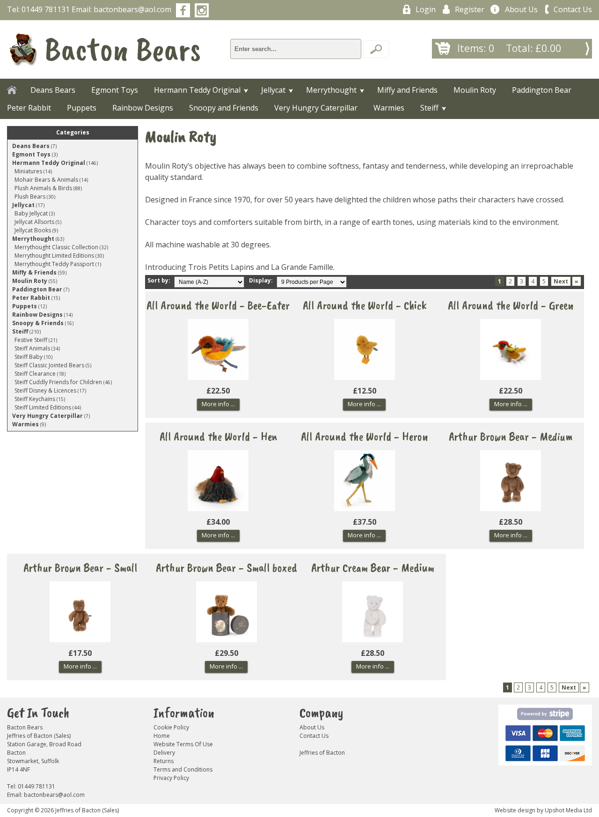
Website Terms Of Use (183, 744)
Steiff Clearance (35, 374)
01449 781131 (46, 9)
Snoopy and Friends (223, 108)
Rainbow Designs (142, 108)
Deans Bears (52, 90)
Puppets (81, 108)
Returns (163, 761)
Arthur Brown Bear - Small (80, 564)
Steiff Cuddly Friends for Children (58, 382)
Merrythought (331, 90)
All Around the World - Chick (364, 301)
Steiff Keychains (35, 399)
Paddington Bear (541, 90)
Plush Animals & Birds (43, 188)
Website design (515, 810)
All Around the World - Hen (218, 433)
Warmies (388, 108)
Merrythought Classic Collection (56, 247)
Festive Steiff (31, 340)
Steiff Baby (29, 357)
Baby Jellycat (31, 213)
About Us (521, 9)
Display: (261, 280)
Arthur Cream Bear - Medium (372, 564)
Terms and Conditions (182, 769)
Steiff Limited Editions (43, 407)
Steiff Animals (32, 348)
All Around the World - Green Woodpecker (511, 301)
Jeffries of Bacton (322, 753)
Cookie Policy (171, 727)
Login (426, 9)
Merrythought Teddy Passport (54, 264)
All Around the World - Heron (364, 433)
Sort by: (159, 280)
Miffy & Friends (34, 272)
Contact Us (573, 9)
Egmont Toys (114, 90)
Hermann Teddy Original (197, 90)
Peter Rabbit (29, 108)
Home (161, 736)
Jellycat (273, 90)
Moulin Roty (474, 90)
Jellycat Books (33, 230)
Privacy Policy (171, 778)
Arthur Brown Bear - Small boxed (226, 564)
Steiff (429, 108)
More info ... (218, 404)
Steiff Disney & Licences (45, 390)
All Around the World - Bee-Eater (218, 301)
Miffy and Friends (407, 90)
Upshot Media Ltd (568, 810)
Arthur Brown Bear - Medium (511, 433)
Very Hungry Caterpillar (316, 108)
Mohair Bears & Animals (46, 180)
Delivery (164, 753)
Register (469, 9)
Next (561, 281)
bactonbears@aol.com (132, 9)
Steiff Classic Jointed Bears (49, 365)
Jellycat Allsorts (34, 222)
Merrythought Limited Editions (54, 256)
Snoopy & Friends (38, 323)
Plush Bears (30, 197)
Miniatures (28, 171)
